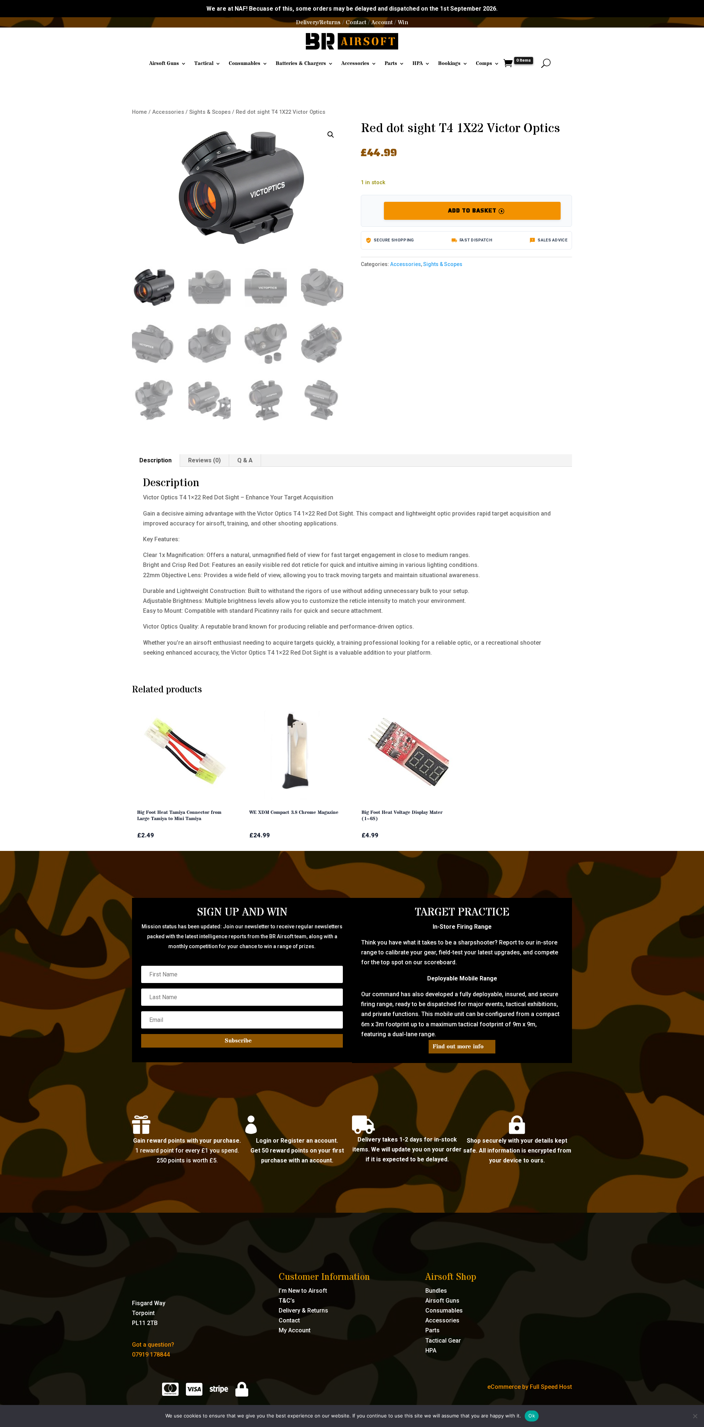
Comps (484, 63)
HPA (417, 63)
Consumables (244, 63)
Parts (391, 63)
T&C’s (287, 1300)
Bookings (449, 63)
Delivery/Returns (318, 22)
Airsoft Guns (164, 63)
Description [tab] (155, 460)
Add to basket (472, 210)
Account (382, 22)
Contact (356, 22)
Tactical (203, 63)
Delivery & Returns (303, 1310)
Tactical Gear (443, 1340)
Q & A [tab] (245, 460)
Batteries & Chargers (301, 63)
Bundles (436, 1290)
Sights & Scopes (210, 112)
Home (139, 112)
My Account (295, 1330)
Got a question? (153, 1344)
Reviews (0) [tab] (204, 460)
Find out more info (458, 1046)
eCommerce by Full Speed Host (529, 1386)
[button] (330, 134)
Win (403, 22)
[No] (694, 1416)
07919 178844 (151, 1354)
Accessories (355, 63)
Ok (531, 1416)
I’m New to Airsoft (303, 1290)
